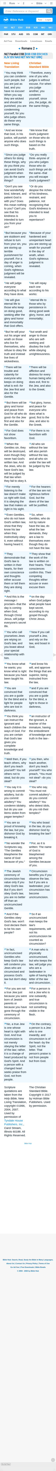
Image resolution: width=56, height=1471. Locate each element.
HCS (45, 54)
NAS (17, 57)
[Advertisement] (32, 1210)
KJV (6, 57)
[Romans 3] (52, 661)
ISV (12, 57)
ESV (39, 54)
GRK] (39, 57)
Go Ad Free (6, 1464)
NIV (28, 57)
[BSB (27, 54)
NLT (33, 57)
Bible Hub (28, 1143)
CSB (33, 54)
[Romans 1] (4, 661)
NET (23, 57)
